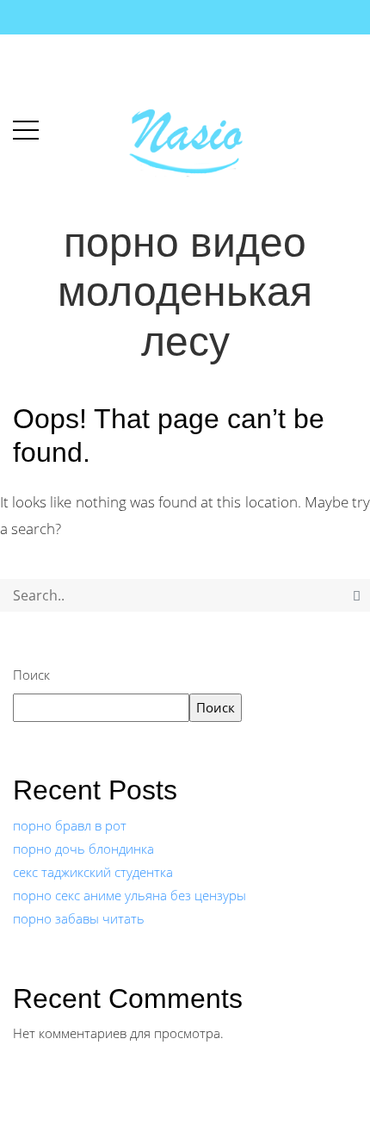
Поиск (31, 674)
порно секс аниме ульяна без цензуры (129, 895)
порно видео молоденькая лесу (185, 292)
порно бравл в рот (69, 825)
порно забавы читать (79, 918)
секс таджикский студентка (93, 871)
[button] (26, 126)
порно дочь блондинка (83, 848)
